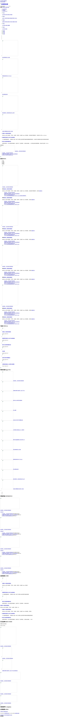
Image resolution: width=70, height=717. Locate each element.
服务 (11, 14)
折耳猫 (6, 21)
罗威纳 (11, 18)
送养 (10, 14)
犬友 (3, 25)
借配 (8, 14)
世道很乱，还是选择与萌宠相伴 (6, 133)
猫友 (5, 25)
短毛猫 (16, 21)
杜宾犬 (16, 18)
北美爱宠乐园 (5, 711)
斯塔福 (8, 18)
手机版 (1, 711)
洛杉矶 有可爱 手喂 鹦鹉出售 (6, 357)
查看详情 (33, 199)
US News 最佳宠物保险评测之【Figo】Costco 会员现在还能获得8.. (15, 195)
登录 (1, 1)
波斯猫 (3, 21)
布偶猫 (13, 21)
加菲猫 (8, 21)
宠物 (3, 7)
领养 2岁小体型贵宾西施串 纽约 (6, 141)
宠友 (4, 23)
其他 (4, 27)
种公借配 (3, 351)
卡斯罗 (6, 18)
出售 (3, 14)
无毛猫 (11, 21)
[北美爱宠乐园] (4, 4)
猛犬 (5, 7)
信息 (4, 12)
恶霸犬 (13, 18)
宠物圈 (8, 25)
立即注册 (3, 1)
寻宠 (6, 14)
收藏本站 (5, 0)
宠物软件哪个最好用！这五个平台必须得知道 (8, 137)
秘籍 (6, 25)
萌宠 (6, 7)
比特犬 (3, 18)
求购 (5, 14)
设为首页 (1, 0)
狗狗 (8, 7)
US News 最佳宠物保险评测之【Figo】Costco (11, 204)
